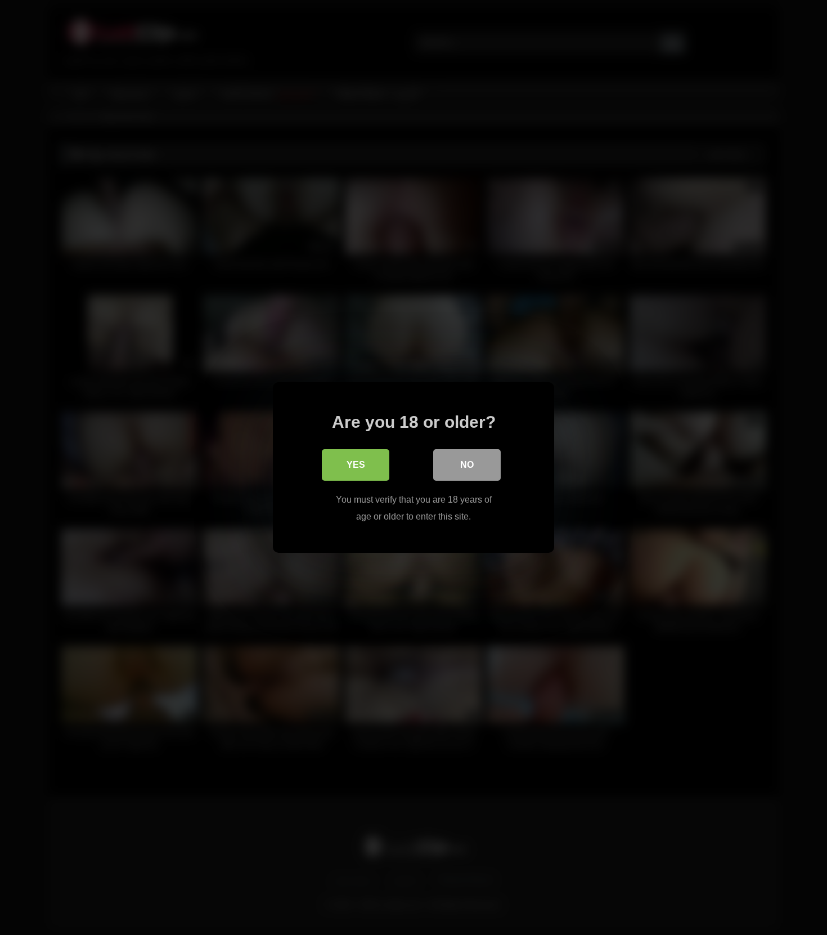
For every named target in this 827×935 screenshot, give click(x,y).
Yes (356, 464)
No (467, 464)
